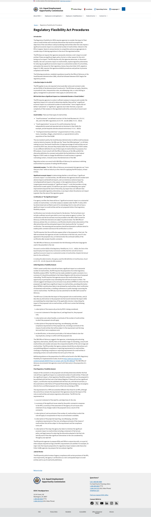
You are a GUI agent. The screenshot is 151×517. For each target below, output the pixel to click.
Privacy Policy (53, 511)
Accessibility (82, 511)
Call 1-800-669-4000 (96, 482)
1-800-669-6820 (38, 499)
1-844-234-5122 (38, 501)
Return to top (38, 470)
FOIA (39, 511)
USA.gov (111, 511)
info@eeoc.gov (94, 491)
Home (36, 25)
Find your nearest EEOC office (99, 495)
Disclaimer (68, 511)
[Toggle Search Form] (123, 9)
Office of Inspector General (97, 512)
